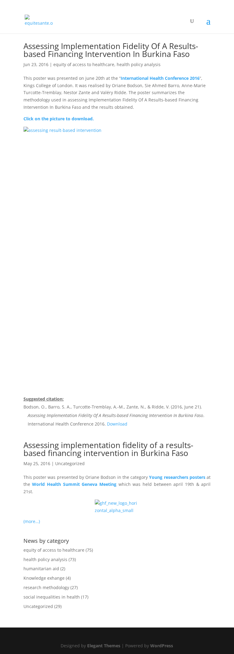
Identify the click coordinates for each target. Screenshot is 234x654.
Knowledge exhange (44, 578)
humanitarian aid (41, 568)
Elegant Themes (103, 646)
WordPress (161, 646)
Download (117, 424)
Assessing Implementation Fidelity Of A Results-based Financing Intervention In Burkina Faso (110, 50)
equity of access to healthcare (83, 64)
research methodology (46, 587)
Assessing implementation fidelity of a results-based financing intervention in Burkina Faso (108, 449)
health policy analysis (139, 64)
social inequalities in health (51, 597)
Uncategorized (70, 463)
